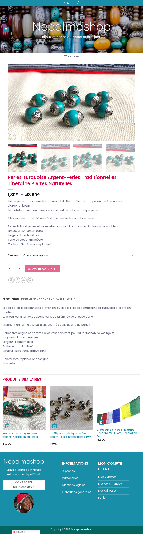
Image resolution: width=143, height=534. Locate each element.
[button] (6, 30)
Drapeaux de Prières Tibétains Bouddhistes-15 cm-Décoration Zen (117, 433)
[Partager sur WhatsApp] (11, 280)
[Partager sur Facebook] (17, 280)
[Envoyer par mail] (24, 280)
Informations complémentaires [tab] (42, 299)
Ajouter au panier (42, 268)
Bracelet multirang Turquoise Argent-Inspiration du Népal (21, 435)
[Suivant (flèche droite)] (137, 267)
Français (20, 532)
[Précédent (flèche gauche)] (6, 267)
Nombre (13, 255)
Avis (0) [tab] (71, 299)
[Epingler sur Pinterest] (30, 280)
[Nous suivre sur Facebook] (65, 3)
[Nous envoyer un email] (68, 3)
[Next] (128, 103)
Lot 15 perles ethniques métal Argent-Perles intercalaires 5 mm (71, 435)
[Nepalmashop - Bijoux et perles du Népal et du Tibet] (71, 29)
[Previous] (15, 103)
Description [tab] (11, 299)
